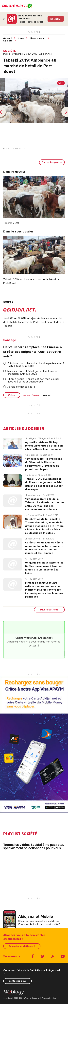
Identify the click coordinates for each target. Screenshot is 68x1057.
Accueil (7, 38)
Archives (47, 395)
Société (8, 41)
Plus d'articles (49, 609)
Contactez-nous (17, 981)
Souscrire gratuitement (22, 946)
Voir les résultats (31, 395)
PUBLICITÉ (33, 32)
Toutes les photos (51, 162)
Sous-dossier (38, 38)
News (21, 38)
